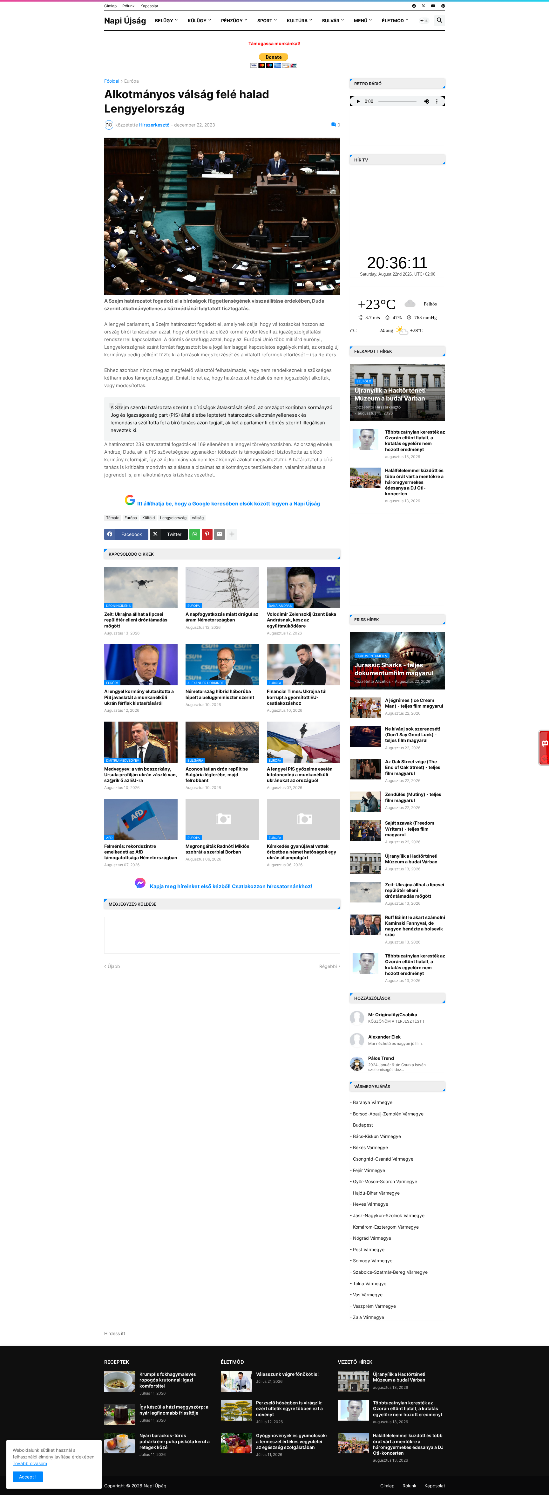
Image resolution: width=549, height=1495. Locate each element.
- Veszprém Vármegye (373, 1306)
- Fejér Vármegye (367, 1170)
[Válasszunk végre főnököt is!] (236, 1381)
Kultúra (297, 20)
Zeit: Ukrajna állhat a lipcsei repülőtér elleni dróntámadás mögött (135, 619)
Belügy (164, 20)
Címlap (110, 5)
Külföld (148, 517)
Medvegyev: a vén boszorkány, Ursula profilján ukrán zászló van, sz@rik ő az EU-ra (140, 774)
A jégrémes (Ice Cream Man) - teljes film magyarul (414, 703)
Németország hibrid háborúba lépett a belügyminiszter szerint (220, 694)
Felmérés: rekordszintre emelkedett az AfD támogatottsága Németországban (140, 851)
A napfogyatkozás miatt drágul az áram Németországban (222, 616)
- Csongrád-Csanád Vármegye (381, 1159)
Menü (360, 20)
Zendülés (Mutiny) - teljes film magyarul (413, 797)
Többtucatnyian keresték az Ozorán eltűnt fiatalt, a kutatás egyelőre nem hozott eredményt (415, 440)
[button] (424, 20)
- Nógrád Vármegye (370, 1238)
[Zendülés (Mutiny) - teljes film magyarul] (365, 802)
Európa (131, 81)
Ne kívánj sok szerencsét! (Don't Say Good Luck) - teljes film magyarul (412, 734)
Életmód (393, 20)
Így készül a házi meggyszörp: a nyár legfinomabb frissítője (173, 1409)
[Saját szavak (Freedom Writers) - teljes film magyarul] (365, 830)
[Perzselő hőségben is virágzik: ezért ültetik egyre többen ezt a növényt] (236, 1410)
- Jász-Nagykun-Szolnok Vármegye (387, 1215)
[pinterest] (443, 6)
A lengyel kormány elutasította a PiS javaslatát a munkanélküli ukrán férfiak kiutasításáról (139, 697)
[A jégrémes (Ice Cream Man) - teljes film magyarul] (365, 707)
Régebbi (328, 966)
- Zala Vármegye (367, 1317)
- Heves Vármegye (369, 1204)
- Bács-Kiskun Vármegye (375, 1136)
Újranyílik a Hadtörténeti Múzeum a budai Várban (411, 858)
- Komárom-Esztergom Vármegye (384, 1227)
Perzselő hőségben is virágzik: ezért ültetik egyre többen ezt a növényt (289, 1408)
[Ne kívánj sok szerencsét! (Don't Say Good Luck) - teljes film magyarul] (365, 736)
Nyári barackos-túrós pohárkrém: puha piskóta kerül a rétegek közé (174, 1441)
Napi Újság (125, 20)
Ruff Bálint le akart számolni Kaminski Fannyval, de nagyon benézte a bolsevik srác (415, 926)
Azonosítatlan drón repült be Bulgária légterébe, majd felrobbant (217, 774)
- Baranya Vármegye (371, 1102)
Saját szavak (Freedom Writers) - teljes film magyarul (409, 828)
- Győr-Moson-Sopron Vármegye (383, 1181)
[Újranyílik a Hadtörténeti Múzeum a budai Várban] (365, 863)
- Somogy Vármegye (371, 1260)
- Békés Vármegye (369, 1147)
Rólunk (128, 5)
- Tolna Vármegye (368, 1283)
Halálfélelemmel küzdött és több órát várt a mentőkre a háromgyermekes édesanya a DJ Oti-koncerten (414, 482)
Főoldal (111, 81)
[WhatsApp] (194, 534)
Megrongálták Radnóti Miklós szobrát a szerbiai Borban (217, 848)
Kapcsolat (149, 5)
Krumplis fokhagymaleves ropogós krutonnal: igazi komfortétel (167, 1379)
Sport (264, 20)
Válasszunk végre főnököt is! (287, 1374)
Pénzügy (232, 20)
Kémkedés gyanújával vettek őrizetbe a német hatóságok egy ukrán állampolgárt (301, 851)
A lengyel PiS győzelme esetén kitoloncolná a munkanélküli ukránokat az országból (300, 774)
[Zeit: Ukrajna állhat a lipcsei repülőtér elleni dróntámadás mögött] (365, 892)
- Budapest (361, 1125)
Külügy (197, 20)
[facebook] (414, 6)
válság (198, 517)
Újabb (114, 966)
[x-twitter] (423, 6)
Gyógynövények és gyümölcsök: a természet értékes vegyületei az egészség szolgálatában (291, 1441)
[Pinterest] (207, 534)
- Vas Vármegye (366, 1294)
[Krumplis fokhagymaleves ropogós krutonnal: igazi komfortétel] (119, 1381)
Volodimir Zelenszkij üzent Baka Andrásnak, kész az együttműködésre (301, 619)
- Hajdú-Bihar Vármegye (375, 1193)
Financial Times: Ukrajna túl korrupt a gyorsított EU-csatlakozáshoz (297, 697)
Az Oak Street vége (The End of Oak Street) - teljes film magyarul (412, 767)
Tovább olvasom (30, 1463)
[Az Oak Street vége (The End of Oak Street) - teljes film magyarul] (365, 769)
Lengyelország (173, 517)
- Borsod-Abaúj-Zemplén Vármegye (387, 1113)
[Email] (219, 534)
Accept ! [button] (28, 1476)
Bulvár (330, 20)
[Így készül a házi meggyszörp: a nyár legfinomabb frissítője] (119, 1414)
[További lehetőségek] (232, 534)
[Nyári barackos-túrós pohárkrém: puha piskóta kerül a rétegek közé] (119, 1443)
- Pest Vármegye (367, 1249)
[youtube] (433, 6)
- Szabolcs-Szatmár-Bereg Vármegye (389, 1272)
